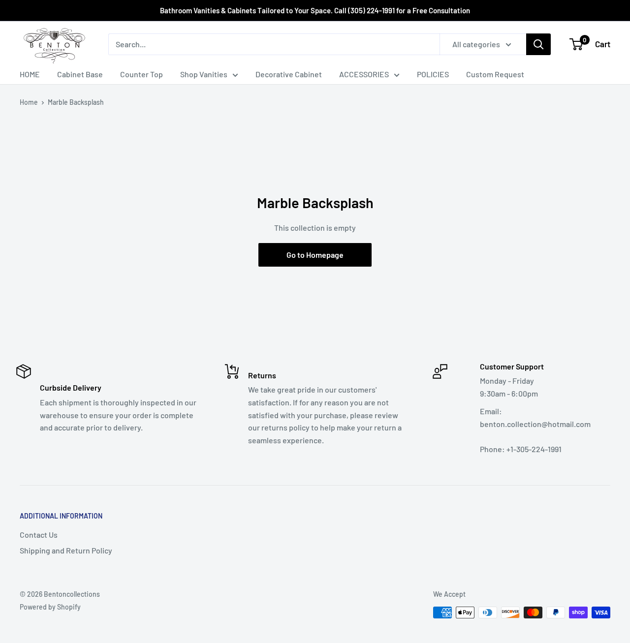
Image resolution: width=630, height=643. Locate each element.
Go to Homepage (315, 254)
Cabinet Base (80, 74)
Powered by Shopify (50, 607)
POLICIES (433, 74)
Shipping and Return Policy (66, 550)
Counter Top (141, 74)
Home (29, 102)
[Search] (538, 44)
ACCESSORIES (364, 74)
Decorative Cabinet (288, 74)
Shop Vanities (203, 74)
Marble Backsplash (76, 102)
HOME (30, 74)
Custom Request (495, 74)
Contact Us (39, 534)
